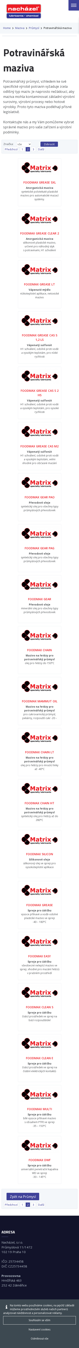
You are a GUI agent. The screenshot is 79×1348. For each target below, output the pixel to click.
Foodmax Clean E (39, 1058)
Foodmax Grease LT (39, 284)
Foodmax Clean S (39, 1007)
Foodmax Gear (39, 599)
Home (7, 28)
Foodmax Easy (39, 956)
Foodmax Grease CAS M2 (39, 446)
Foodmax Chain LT (39, 752)
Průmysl (34, 28)
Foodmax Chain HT (39, 803)
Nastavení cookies (39, 1329)
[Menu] (73, 5)
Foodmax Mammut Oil (39, 701)
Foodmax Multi (39, 1109)
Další (41, 149)
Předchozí (11, 149)
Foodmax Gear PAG (39, 548)
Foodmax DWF (40, 1160)
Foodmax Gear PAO (40, 497)
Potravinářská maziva (58, 28)
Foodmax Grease (39, 905)
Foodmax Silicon (39, 854)
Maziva (19, 28)
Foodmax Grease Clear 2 (39, 233)
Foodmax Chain (39, 650)
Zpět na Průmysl (23, 1196)
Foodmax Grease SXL (39, 182)
